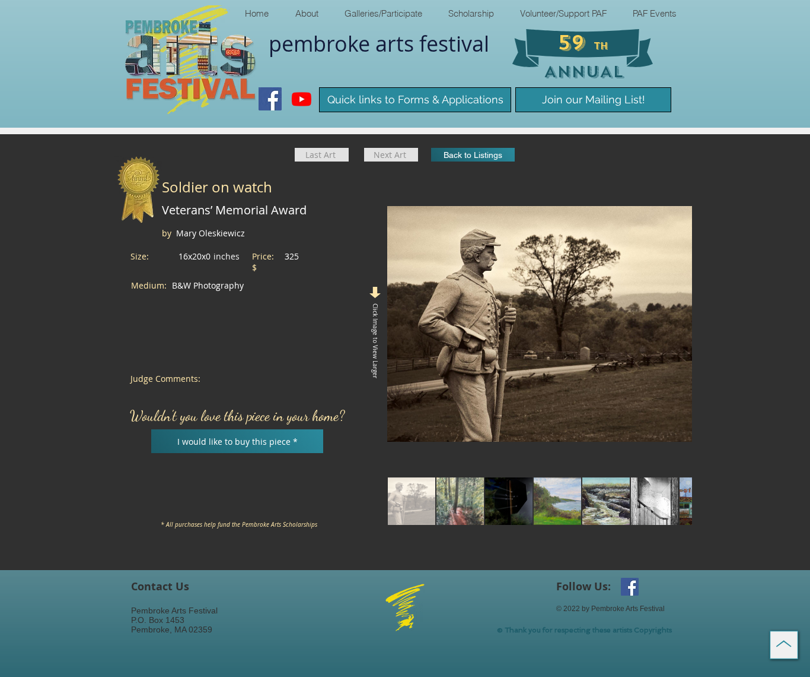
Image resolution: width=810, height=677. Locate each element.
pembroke (322, 43)
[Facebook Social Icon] (270, 98)
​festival (454, 43)
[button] (306, 13)
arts (397, 43)
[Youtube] (301, 98)
